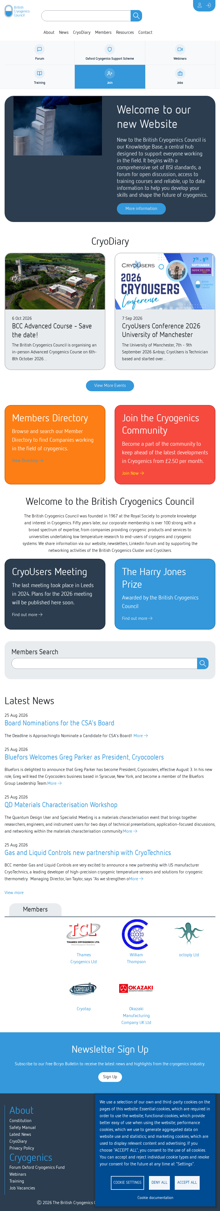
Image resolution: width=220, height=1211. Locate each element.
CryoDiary (82, 32)
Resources (125, 32)
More (138, 736)
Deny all (160, 1183)
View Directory (25, 461)
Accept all (187, 1183)
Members (103, 32)
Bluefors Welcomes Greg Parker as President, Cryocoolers (84, 757)
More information (141, 209)
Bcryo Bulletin (66, 1064)
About (49, 32)
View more (14, 893)
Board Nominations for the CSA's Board (59, 723)
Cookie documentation (155, 1198)
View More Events (110, 385)
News (63, 32)
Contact (145, 32)
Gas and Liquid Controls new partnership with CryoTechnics (88, 853)
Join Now (131, 473)
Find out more (25, 615)
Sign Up (110, 1077)
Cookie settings (127, 1183)
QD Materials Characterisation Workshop (61, 805)
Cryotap (84, 1009)
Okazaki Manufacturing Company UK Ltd (136, 1016)
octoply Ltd (189, 955)
